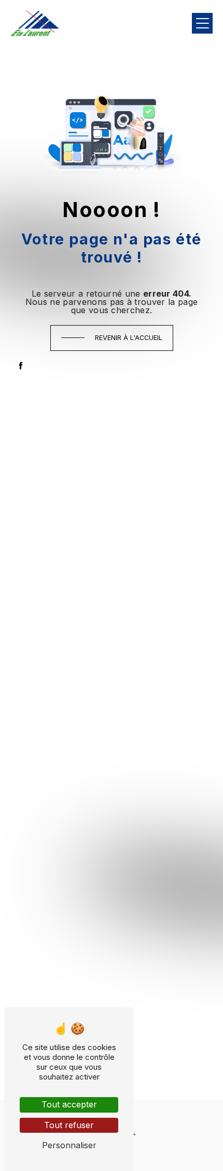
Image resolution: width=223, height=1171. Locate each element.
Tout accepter (69, 1104)
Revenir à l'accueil (128, 338)
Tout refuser (69, 1125)
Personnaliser (69, 1145)
